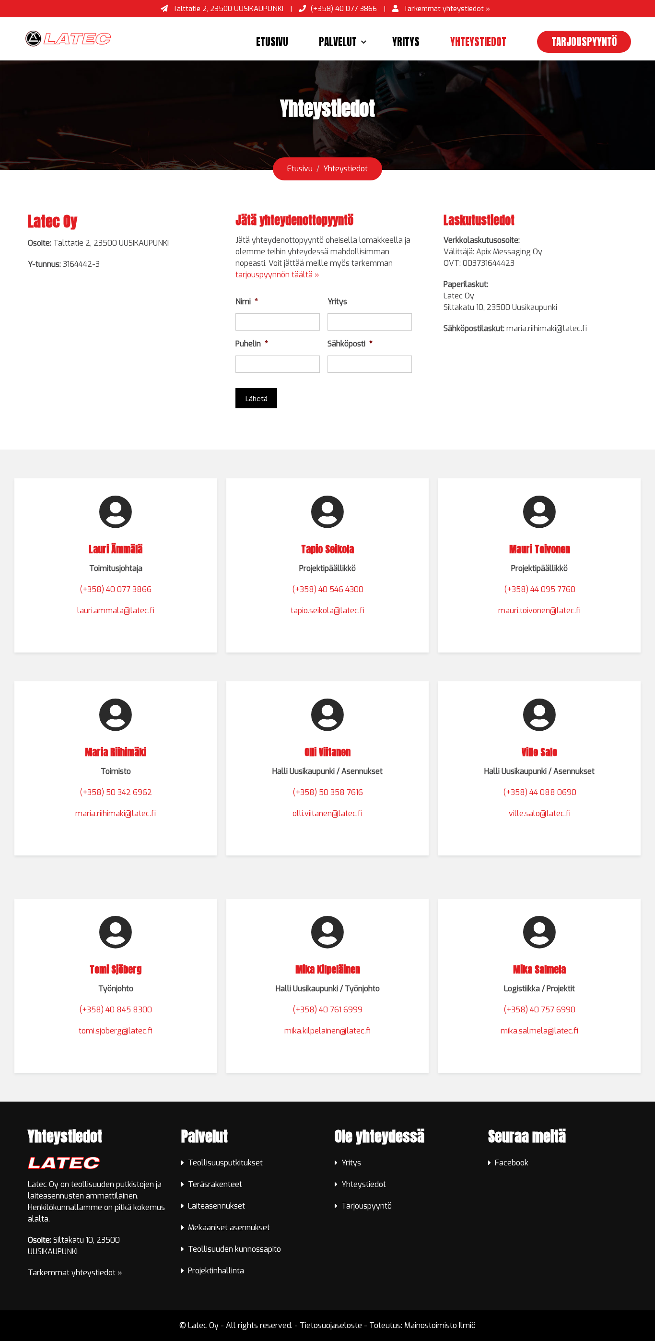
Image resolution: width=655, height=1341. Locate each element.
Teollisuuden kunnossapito (234, 1249)
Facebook (511, 1163)
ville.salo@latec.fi (540, 813)
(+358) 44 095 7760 (539, 589)
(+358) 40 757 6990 (539, 1010)
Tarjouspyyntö (584, 41)
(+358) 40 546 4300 (327, 589)
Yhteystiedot (478, 41)
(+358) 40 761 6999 (327, 1010)
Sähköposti (350, 344)
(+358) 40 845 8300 (115, 1010)
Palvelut (338, 41)
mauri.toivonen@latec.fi (539, 610)
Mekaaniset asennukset (229, 1227)
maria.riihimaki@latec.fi (115, 813)
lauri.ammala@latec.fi (115, 610)
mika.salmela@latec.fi (539, 1031)
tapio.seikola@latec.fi (327, 610)
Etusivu (272, 41)
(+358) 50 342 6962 (116, 792)
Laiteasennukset (216, 1206)
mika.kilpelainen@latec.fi (327, 1031)
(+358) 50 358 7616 (327, 792)
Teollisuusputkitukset (225, 1163)
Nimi (246, 302)
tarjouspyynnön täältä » (277, 275)
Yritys (406, 41)
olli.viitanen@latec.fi (327, 813)
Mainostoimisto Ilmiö (440, 1325)
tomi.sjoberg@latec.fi (115, 1031)
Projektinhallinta (216, 1271)
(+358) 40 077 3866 (344, 8)
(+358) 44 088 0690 (539, 792)
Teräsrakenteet (215, 1184)
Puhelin (251, 344)
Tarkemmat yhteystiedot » (446, 8)
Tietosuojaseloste (331, 1325)
